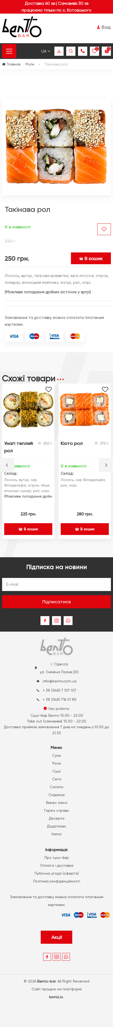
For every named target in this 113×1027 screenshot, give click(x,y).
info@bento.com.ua (59, 681)
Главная (13, 64)
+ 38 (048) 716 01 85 (59, 699)
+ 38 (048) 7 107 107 (59, 690)
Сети (56, 779)
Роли (56, 763)
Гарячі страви (56, 810)
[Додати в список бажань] (104, 229)
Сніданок (56, 795)
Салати (56, 787)
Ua (44, 51)
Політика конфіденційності (56, 881)
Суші (56, 771)
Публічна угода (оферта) (56, 873)
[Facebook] (44, 620)
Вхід (105, 27)
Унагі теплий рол (18, 446)
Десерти (56, 818)
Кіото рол (72, 443)
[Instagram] (56, 620)
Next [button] (106, 465)
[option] (28, 461)
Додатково (56, 826)
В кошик (94, 258)
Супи (56, 755)
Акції (57, 937)
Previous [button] (7, 465)
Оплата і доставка (56, 865)
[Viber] (68, 620)
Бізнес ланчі (56, 802)
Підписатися (56, 601)
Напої (56, 834)
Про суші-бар (56, 857)
